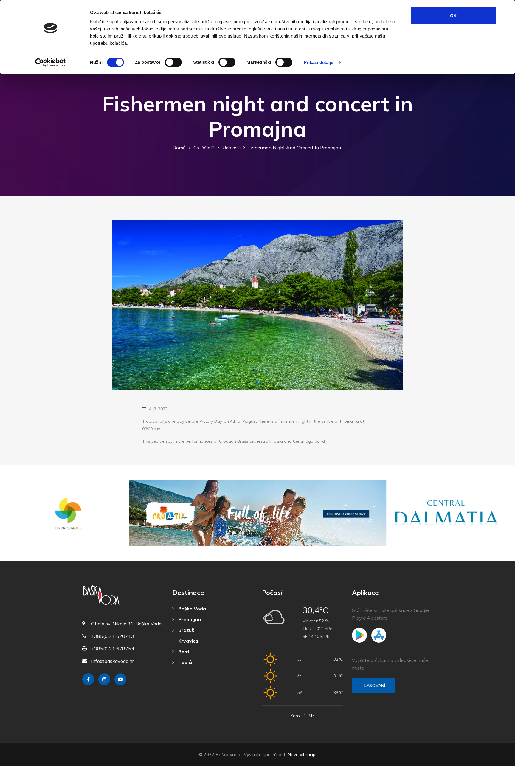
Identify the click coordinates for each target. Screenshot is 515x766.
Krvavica (187, 640)
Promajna (189, 619)
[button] (257, 383)
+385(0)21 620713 (112, 636)
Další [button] (393, 305)
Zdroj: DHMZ (302, 715)
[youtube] (120, 679)
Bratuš (185, 630)
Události (231, 148)
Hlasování (373, 685)
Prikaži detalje (318, 62)
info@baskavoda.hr (112, 661)
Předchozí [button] (122, 305)
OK (453, 15)
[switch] (173, 62)
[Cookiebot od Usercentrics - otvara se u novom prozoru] (50, 62)
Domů (179, 148)
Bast (183, 651)
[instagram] (104, 679)
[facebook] (88, 679)
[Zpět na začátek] (497, 760)
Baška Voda (191, 608)
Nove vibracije (302, 754)
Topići (184, 662)
